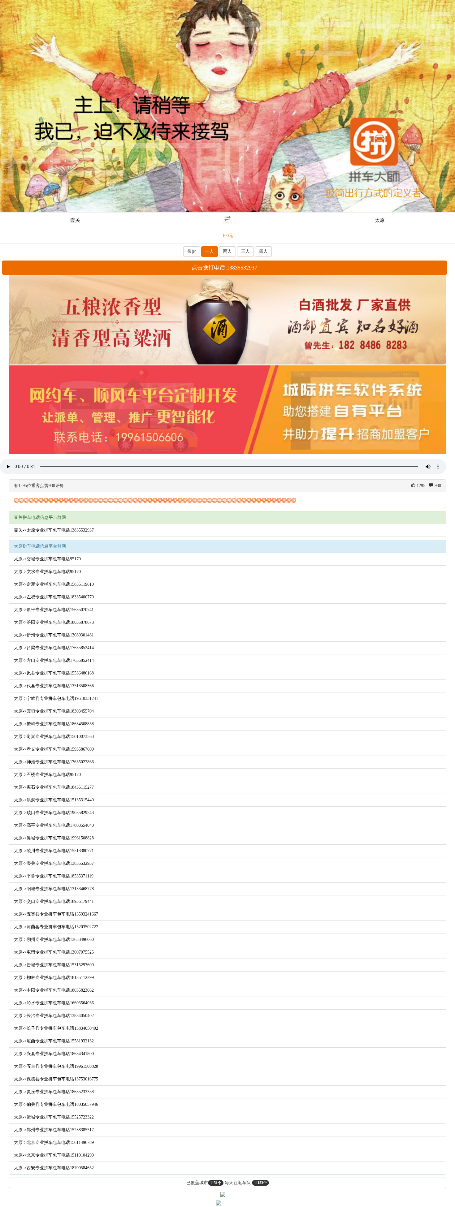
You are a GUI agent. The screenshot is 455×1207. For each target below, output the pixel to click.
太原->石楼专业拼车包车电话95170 (47, 774)
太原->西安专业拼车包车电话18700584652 (54, 1168)
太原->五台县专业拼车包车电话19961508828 (56, 1066)
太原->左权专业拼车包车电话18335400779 (54, 597)
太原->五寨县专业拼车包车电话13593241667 (56, 914)
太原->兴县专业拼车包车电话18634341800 (54, 1053)
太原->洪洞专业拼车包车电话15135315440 (54, 800)
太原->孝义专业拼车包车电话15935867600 (54, 749)
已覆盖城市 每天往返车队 (226, 1182)
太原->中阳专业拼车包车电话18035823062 (54, 990)
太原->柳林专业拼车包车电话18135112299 (54, 977)
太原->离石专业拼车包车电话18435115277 (54, 787)
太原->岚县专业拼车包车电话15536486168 (54, 673)
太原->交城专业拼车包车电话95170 (47, 559)
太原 (380, 220)
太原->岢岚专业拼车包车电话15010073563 (54, 736)
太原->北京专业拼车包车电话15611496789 (54, 1142)
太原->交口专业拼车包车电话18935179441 (54, 901)
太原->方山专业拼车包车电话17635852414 (54, 660)
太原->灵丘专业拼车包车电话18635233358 (54, 1091)
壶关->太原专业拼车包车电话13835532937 (54, 530)
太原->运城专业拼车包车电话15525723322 (54, 1117)
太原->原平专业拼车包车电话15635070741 (54, 609)
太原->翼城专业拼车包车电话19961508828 (54, 838)
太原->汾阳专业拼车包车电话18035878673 (54, 622)
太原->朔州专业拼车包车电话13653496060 (54, 939)
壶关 (75, 220)
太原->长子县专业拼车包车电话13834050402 (56, 1028)
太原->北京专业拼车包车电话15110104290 (54, 1155)
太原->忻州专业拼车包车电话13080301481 (54, 635)
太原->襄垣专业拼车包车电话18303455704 (54, 711)
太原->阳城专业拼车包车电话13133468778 (54, 888)
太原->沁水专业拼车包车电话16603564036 (54, 1003)
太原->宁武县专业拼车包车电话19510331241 (56, 698)
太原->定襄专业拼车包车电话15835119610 (54, 584)
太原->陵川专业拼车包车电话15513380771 (54, 850)
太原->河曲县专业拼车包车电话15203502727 (56, 927)
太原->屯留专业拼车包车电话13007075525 (54, 952)
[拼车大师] (227, 105)
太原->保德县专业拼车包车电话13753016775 (56, 1079)
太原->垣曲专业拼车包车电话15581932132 (54, 1041)
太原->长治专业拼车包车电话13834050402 (54, 1015)
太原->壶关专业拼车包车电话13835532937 (54, 863)
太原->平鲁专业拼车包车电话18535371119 (53, 876)
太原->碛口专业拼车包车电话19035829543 (54, 812)
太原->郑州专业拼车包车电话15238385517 (54, 1129)
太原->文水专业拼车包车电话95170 (47, 571)
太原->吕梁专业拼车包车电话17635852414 (54, 647)
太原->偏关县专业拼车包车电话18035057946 (56, 1104)
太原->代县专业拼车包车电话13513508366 (54, 685)
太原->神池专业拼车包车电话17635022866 (54, 762)
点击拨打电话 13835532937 (224, 268)
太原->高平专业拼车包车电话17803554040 (54, 825)
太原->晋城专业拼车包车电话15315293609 (54, 965)
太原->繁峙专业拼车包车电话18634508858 (54, 724)
